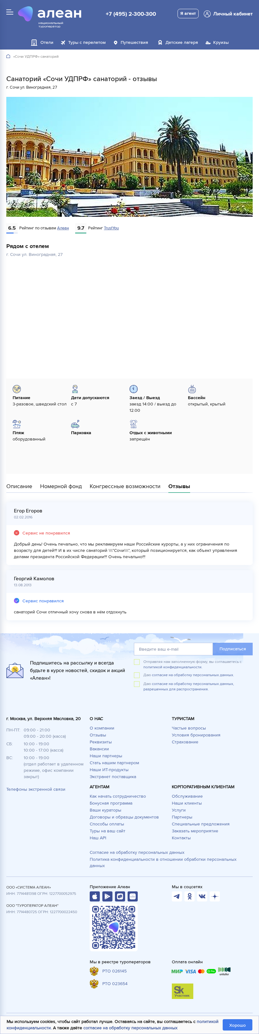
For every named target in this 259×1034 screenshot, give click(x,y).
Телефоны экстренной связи (35, 789)
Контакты (181, 838)
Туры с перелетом (87, 42)
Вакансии (99, 749)
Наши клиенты (187, 803)
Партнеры (182, 817)
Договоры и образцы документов (124, 817)
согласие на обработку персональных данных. (193, 675)
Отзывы (98, 735)
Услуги (179, 810)
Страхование (185, 742)
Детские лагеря (182, 42)
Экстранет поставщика (113, 776)
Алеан (63, 228)
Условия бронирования (196, 735)
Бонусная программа (111, 803)
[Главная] (8, 56)
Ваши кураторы (105, 810)
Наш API (98, 838)
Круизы (221, 42)
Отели (46, 42)
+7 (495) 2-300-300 (131, 13)
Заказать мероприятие (195, 831)
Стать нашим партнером (114, 762)
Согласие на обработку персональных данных (137, 852)
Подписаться (233, 649)
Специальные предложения (201, 824)
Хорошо (237, 1025)
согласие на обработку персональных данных (130, 1028)
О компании (102, 728)
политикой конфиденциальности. (172, 667)
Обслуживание (187, 796)
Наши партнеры (106, 756)
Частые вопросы (189, 728)
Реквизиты (101, 742)
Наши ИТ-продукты (109, 769)
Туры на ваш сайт (107, 831)
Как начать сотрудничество (118, 796)
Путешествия (134, 42)
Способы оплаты (107, 824)
